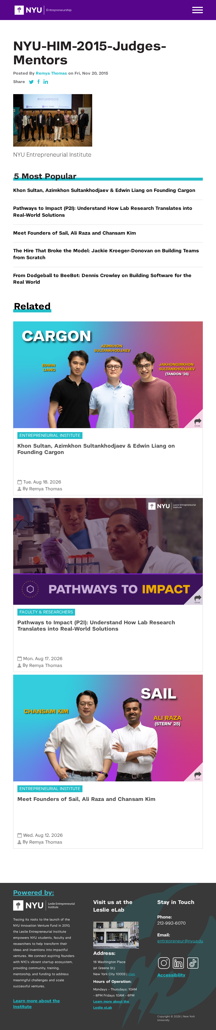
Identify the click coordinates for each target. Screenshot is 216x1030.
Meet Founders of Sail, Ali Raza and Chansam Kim (74, 233)
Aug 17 (42, 658)
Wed (28, 835)
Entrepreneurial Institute (49, 435)
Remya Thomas (51, 73)
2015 (103, 73)
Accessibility (171, 975)
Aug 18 (40, 482)
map (131, 974)
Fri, (78, 73)
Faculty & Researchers (46, 612)
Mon (28, 658)
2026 (55, 482)
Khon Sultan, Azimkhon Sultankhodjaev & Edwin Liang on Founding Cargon (104, 190)
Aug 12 (42, 835)
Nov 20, (90, 73)
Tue (27, 482)
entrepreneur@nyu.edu (180, 941)
